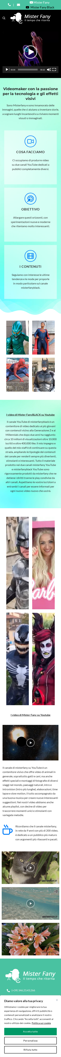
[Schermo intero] (54, 69)
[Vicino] (57, 1000)
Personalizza (30, 1040)
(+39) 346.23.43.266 (23, 990)
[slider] (28, 69)
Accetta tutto (30, 1031)
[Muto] (49, 69)
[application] (30, 52)
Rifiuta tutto (30, 1049)
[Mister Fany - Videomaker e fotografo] (30, 18)
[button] (4, 18)
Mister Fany (41, 2)
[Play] (7, 69)
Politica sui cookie (41, 1023)
